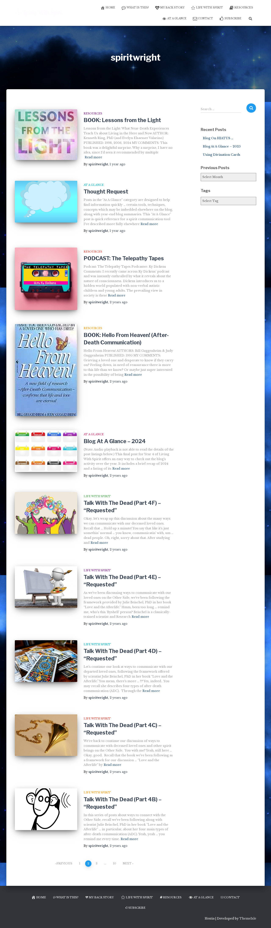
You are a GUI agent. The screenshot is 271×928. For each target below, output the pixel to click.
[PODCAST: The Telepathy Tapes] (46, 279)
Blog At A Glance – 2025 (222, 146)
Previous (64, 863)
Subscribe (232, 18)
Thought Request (106, 191)
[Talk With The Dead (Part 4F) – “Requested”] (46, 513)
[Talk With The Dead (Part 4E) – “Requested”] (46, 587)
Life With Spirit (209, 7)
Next (127, 863)
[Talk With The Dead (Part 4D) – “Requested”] (46, 661)
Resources (243, 7)
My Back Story (172, 7)
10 (114, 863)
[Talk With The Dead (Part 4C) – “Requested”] (46, 735)
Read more (93, 157)
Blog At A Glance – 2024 (115, 441)
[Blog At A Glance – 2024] (46, 451)
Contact (205, 18)
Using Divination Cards (221, 155)
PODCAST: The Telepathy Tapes (124, 258)
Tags (205, 190)
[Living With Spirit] (40, 13)
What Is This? (138, 7)
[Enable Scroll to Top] (262, 919)
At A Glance (177, 18)
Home (110, 7)
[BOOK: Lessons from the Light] (46, 134)
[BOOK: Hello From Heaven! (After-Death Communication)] (46, 370)
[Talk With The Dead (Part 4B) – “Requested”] (46, 809)
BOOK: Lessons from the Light (122, 120)
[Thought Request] (46, 202)
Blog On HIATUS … (218, 138)
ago (117, 164)
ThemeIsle (247, 918)
